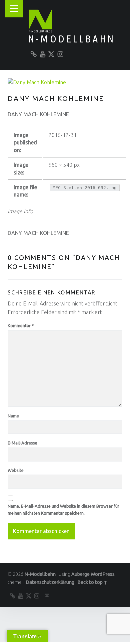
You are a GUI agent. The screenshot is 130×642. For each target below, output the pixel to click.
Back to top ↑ (92, 582)
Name (13, 415)
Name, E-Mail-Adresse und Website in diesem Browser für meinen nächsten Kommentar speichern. (63, 509)
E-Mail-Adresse (22, 442)
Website (16, 470)
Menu (14, 8)
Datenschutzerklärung (50, 582)
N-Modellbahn (71, 38)
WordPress (103, 574)
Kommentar (21, 325)
